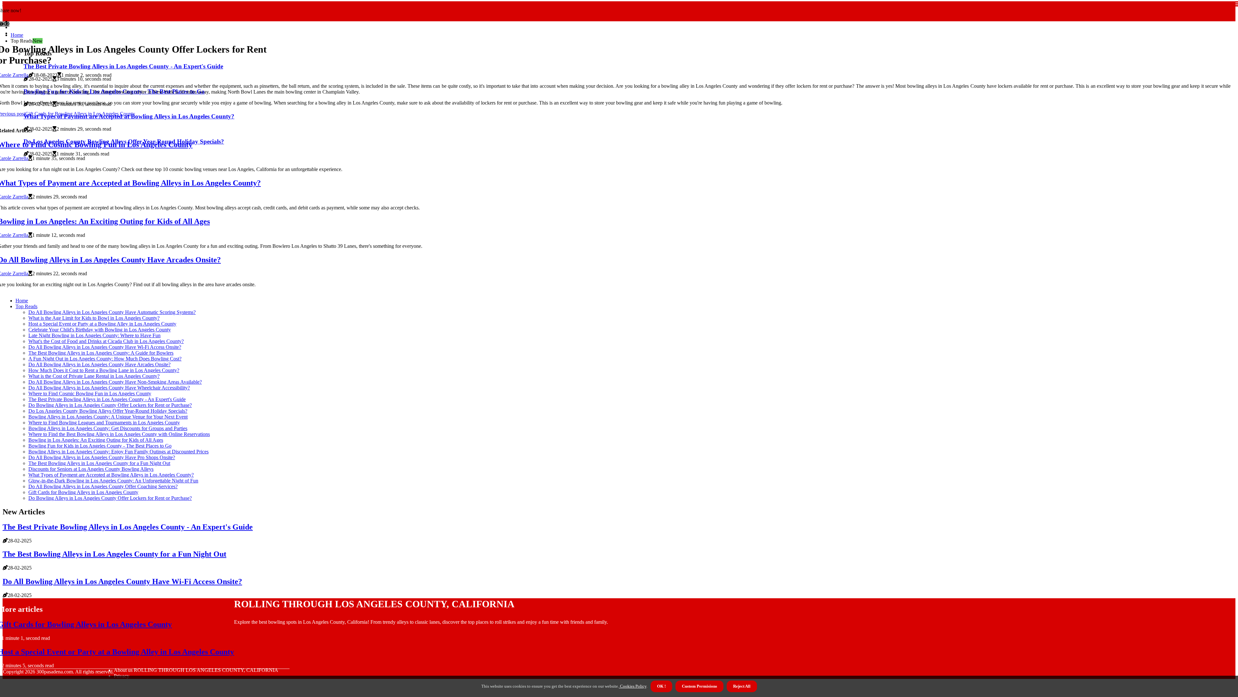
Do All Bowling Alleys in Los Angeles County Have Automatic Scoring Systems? (112, 312)
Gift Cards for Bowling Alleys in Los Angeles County (83, 492)
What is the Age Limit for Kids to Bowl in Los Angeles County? (94, 318)
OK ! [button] (661, 686)
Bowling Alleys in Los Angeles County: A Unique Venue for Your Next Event (108, 416)
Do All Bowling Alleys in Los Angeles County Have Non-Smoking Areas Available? (115, 382)
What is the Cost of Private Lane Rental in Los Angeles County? (94, 376)
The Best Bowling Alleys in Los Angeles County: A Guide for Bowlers (100, 353)
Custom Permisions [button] (699, 686)
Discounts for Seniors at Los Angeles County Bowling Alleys (90, 469)
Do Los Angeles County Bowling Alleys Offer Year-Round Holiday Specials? (107, 411)
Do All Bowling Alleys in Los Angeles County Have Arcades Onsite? (99, 364)
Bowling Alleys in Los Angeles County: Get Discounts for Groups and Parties (107, 428)
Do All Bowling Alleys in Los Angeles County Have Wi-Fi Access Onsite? (104, 347)
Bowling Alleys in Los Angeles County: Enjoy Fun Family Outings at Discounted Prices (118, 451)
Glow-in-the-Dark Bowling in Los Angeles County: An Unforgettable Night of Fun (113, 480)
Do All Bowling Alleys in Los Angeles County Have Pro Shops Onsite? (101, 457)
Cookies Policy (632, 686)
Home (17, 35)
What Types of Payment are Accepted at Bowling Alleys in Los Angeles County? (111, 475)
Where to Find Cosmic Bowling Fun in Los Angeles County (89, 393)
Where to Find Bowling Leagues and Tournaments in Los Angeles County (104, 422)
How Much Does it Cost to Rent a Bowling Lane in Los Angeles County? (103, 370)
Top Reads (26, 306)
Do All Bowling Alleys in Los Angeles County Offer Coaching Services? (103, 486)
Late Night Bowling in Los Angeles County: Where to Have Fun (94, 335)
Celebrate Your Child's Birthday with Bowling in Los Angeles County (99, 329)
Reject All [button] (742, 686)
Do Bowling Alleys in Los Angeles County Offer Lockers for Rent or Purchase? (110, 405)
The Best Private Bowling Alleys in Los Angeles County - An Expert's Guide (107, 399)
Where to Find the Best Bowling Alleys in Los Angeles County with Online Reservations (119, 434)
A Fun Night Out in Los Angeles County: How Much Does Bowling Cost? (105, 358)
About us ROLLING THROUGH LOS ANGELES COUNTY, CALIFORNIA (196, 670)
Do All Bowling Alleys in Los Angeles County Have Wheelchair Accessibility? (109, 387)
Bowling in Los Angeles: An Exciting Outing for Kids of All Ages (95, 440)
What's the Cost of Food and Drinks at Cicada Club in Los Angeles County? (106, 341)
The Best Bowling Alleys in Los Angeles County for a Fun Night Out (99, 463)
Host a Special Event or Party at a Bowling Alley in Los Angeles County (102, 324)
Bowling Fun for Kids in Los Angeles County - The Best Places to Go (100, 446)
